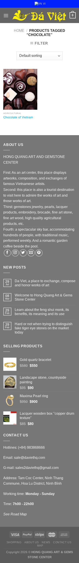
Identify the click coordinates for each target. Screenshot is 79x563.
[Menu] (6, 15)
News (46, 542)
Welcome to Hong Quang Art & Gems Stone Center (43, 297)
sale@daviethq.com (29, 457)
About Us (31, 542)
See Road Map (15, 514)
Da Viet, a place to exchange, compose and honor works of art (45, 283)
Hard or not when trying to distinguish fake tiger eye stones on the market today (43, 328)
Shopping (14, 542)
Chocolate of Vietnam (18, 117)
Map (40, 545)
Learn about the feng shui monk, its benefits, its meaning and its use (42, 312)
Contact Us (62, 542)
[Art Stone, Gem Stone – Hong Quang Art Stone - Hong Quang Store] (39, 15)
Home (19, 30)
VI (44, 3)
